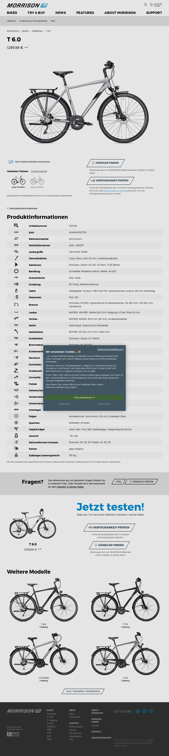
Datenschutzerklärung (110, 349)
